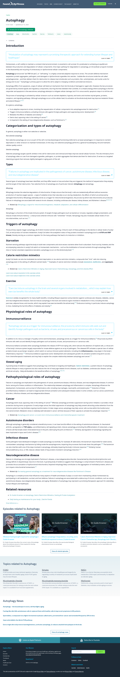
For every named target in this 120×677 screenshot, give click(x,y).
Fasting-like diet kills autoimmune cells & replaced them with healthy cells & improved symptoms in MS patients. (42, 611)
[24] (88, 447)
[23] (102, 444)
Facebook (85, 660)
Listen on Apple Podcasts (32, 640)
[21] (74, 429)
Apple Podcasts (81, 667)
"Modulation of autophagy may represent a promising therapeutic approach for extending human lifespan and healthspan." (60, 56)
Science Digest (58, 4)
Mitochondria (25, 34)
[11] (29, 218)
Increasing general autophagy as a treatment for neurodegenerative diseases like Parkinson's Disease (54, 471)
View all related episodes (60, 551)
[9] (109, 200)
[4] (95, 111)
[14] (7, 264)
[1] (20, 81)
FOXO (5, 570)
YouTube (73, 667)
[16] (24, 353)
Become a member (100, 3)
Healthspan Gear (7, 662)
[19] (63, 370)
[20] (91, 387)
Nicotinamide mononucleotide (55, 580)
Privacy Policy (40, 671)
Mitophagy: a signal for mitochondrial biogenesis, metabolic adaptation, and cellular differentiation (53, 205)
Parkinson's (51, 34)
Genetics (76, 4)
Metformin (85, 580)
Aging (17, 34)
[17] (91, 356)
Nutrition (34, 34)
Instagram (73, 660)
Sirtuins (45, 570)
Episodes (40, 4)
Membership (6, 656)
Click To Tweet (105, 58)
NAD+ (83, 570)
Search (100, 652)
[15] (75, 303)
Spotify (88, 667)
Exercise (42, 34)
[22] (39, 432)
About (4, 660)
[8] (107, 200)
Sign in (110, 3)
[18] (61, 370)
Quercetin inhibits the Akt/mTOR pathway (17, 620)
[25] (80, 449)
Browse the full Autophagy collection (21, 29)
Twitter (79, 660)
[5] (42, 114)
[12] (73, 249)
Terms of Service (50, 671)
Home (4, 651)
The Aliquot (68, 4)
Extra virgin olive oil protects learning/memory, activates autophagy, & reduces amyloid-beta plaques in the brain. (42, 624)
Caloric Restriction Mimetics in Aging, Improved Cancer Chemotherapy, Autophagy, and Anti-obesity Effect (55, 269)
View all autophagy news (60, 632)
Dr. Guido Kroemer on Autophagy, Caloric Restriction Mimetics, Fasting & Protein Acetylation (42, 495)
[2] (21, 100)
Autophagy (10, 34)
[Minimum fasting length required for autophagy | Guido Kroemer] (21, 528)
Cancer (59, 34)
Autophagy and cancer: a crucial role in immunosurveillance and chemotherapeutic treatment (51, 415)
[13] (48, 261)
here (36, 662)
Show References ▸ (12, 503)
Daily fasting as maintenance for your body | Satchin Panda (31, 499)
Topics (46, 4)
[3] (23, 100)
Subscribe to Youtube (92, 640)
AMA (51, 4)
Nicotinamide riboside (12, 580)
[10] (111, 200)
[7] (65, 119)
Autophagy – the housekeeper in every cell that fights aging (23, 606)
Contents (11, 40)
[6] (46, 117)
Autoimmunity (67, 34)
